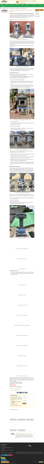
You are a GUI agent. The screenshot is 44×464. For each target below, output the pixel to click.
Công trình (3, 6)
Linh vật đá (27, 4)
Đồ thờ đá (22, 4)
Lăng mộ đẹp (3, 446)
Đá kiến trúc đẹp (33, 4)
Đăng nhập (36, 11)
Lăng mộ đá (11, 4)
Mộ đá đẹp (17, 4)
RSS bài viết (37, 13)
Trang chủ (2, 4)
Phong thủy (40, 4)
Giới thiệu (6, 4)
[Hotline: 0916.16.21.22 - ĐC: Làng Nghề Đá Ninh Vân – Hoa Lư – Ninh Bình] (7, 2)
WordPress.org (37, 16)
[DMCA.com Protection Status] (41, 461)
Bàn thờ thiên (6, 8)
